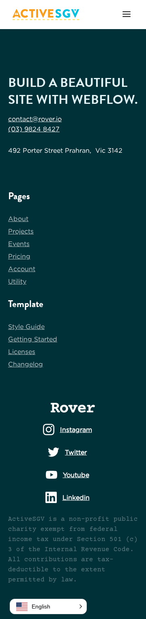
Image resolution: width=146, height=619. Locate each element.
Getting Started (32, 339)
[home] (43, 14)
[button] (126, 15)
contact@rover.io (35, 118)
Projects (21, 231)
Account (21, 268)
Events (19, 243)
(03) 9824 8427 (34, 129)
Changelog (25, 364)
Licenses (21, 351)
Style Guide (26, 326)
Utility (17, 281)
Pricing (19, 256)
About (18, 218)
